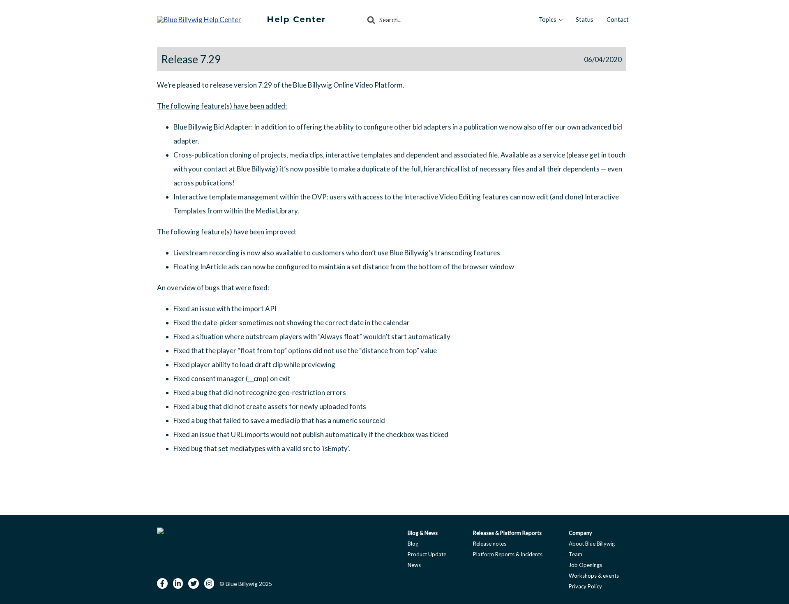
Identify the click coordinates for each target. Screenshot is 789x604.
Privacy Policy (585, 586)
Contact (618, 19)
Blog (413, 543)
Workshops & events (594, 575)
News (414, 565)
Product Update (427, 554)
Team (575, 554)
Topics (547, 19)
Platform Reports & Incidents (507, 554)
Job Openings (585, 565)
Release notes (489, 543)
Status (584, 19)
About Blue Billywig (592, 543)
